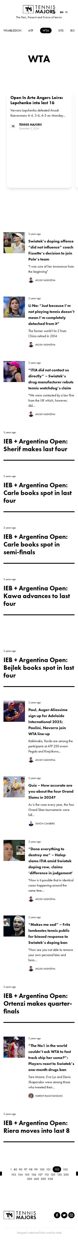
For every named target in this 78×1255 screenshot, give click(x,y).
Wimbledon (12, 30)
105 (26, 1174)
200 (66, 1174)
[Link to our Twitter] (64, 1215)
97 (25, 1169)
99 (36, 1169)
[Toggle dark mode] (53, 12)
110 (46, 1174)
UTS (60, 30)
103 (13, 1174)
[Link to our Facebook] (57, 1215)
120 (52, 1174)
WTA (46, 30)
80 (15, 1169)
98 (30, 1169)
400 (36, 1179)
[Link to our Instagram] (71, 1215)
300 (29, 1179)
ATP (30, 30)
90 (20, 1169)
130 (59, 1174)
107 (40, 1174)
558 (50, 1179)
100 (41, 1169)
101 (48, 1169)
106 (33, 1174)
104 (20, 1174)
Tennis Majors (39, 9)
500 (43, 1179)
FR (66, 12)
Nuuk (58, 1232)
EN (61, 12)
